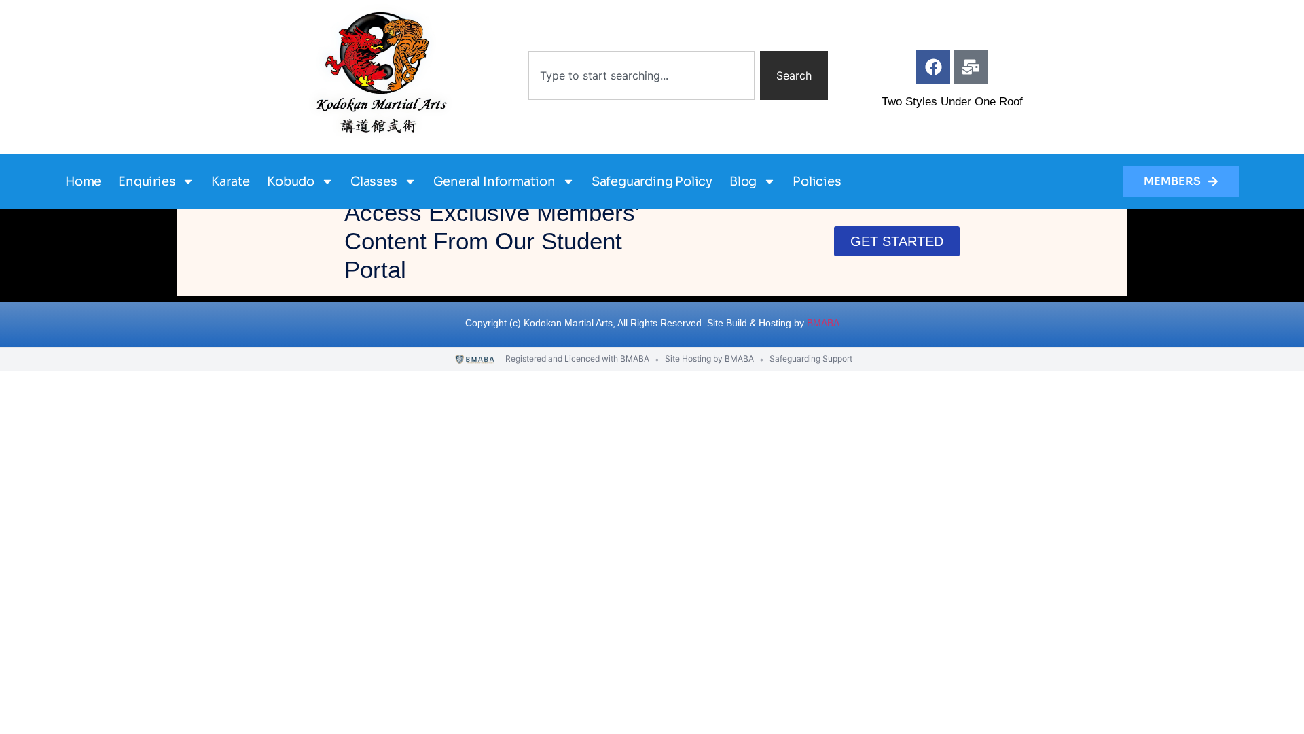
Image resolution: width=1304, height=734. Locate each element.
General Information (494, 181)
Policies (817, 181)
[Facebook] (933, 67)
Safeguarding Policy (652, 181)
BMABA (823, 322)
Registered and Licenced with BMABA (577, 358)
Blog (743, 181)
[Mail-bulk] (971, 67)
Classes (373, 181)
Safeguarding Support (810, 358)
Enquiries (146, 181)
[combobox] (641, 75)
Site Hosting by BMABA (709, 358)
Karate (230, 181)
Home (83, 181)
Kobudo (290, 181)
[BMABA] (475, 360)
